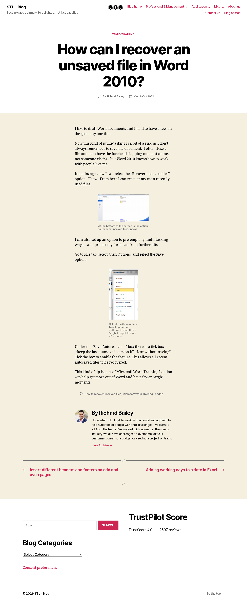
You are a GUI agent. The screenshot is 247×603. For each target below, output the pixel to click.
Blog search (232, 13)
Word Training (123, 34)
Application (199, 6)
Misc (217, 6)
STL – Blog (41, 593)
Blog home (134, 6)
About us (234, 6)
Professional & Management (165, 6)
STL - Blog (16, 7)
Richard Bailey (115, 96)
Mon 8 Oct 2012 (144, 96)
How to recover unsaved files (103, 394)
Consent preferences (40, 567)
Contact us (212, 13)
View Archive (102, 445)
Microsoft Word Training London (143, 394)
